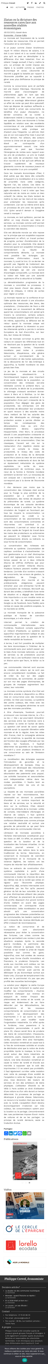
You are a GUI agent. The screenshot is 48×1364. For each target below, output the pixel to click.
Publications (11, 1139)
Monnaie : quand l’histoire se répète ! (20, 1296)
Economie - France (13, 35)
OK (24, 1360)
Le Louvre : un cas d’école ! (16, 1306)
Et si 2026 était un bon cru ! (16, 1301)
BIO (11, 7)
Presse (30, 7)
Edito (24, 35)
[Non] (45, 1354)
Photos (40, 7)
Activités (20, 7)
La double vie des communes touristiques (22, 1291)
